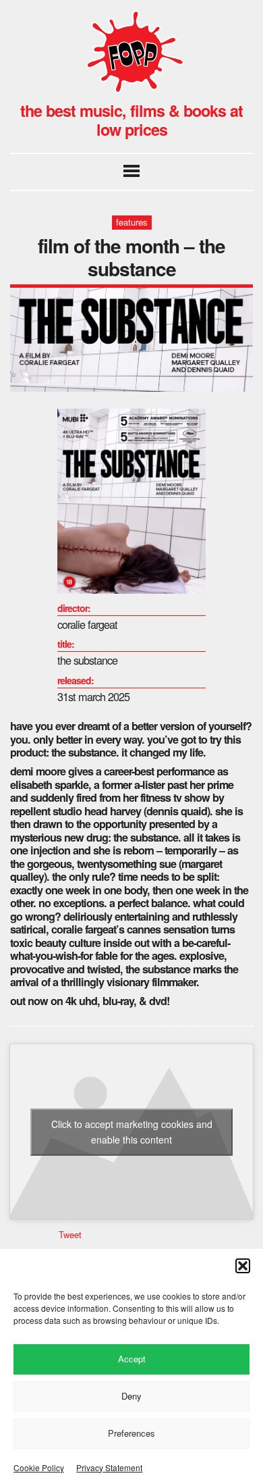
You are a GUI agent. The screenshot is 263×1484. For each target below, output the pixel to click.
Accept (132, 1358)
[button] (243, 1266)
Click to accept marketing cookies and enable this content (131, 1131)
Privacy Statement (109, 1467)
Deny (131, 1395)
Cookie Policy (38, 1467)
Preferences (131, 1433)
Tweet (70, 1234)
